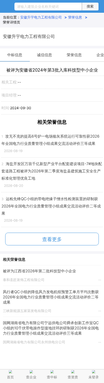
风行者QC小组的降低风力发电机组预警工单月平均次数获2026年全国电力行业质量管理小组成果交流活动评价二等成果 (51, 296)
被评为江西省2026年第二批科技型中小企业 (39, 271)
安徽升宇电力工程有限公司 (43, 17)
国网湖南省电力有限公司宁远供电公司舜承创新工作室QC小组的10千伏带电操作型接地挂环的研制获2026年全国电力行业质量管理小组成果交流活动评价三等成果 (51, 327)
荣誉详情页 (11, 22)
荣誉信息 (77, 17)
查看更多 (52, 239)
